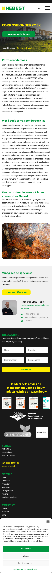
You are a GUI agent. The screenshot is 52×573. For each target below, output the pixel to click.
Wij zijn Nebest (8, 491)
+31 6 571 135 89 (32, 314)
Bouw (4, 508)
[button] (48, 521)
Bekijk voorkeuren (26, 563)
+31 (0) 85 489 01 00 (10, 463)
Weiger (26, 556)
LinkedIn (28, 321)
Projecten (6, 484)
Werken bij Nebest (9, 497)
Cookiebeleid (18, 569)
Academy (6, 487)
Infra (4, 515)
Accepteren (26, 548)
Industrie (5, 512)
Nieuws (5, 494)
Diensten (6, 481)
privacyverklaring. (15, 342)
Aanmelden (26, 369)
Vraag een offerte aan (19, 34)
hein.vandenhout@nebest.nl (36, 317)
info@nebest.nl (8, 466)
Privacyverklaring (31, 569)
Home (4, 477)
